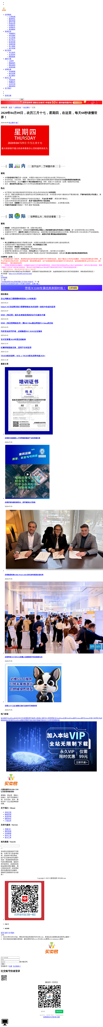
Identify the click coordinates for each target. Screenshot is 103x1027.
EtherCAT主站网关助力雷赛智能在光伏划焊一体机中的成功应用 (28, 307)
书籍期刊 (12, 33)
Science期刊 (80, 718)
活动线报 (12, 71)
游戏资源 (12, 44)
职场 (58, 720)
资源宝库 (8, 31)
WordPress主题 (61, 718)
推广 (17, 123)
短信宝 (16, 718)
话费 (25, 720)
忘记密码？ (17, 966)
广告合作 (8, 820)
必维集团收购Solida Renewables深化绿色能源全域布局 (24, 575)
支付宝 (21, 718)
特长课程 (12, 35)
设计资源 (12, 48)
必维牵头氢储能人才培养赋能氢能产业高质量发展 (22, 438)
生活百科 (12, 54)
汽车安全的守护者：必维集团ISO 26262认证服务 (21, 331)
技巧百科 (8, 50)
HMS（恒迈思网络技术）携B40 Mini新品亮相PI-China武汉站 (27, 323)
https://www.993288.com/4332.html (20, 273)
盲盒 (54, 718)
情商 (54, 720)
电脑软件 (12, 82)
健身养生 (12, 19)
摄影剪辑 (12, 21)
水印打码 (12, 84)
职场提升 (12, 25)
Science (86, 718)
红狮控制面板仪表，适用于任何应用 (16, 347)
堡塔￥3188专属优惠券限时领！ (51, 288)
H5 (46, 720)
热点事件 (12, 75)
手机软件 (12, 80)
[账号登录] (5, 1022)
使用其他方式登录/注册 (51, 1017)
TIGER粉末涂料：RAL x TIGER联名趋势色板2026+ (23, 356)
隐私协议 (8, 818)
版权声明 (8, 814)
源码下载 (8, 59)
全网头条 (8, 69)
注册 (10, 966)
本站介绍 (8, 812)
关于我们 (8, 88)
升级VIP (8, 829)
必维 (36, 720)
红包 (99, 718)
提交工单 (8, 837)
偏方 (39, 720)
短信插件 (4, 718)
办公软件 (12, 52)
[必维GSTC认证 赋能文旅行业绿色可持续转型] (33, 702)
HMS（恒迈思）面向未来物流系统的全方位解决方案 (23, 315)
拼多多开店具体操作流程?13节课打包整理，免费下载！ (20, 284)
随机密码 (12, 86)
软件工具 (8, 78)
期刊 (28, 720)
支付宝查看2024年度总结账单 (13, 339)
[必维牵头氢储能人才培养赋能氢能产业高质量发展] (29, 434)
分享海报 (4, 277)
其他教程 (12, 29)
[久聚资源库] (4, 11)
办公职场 (12, 38)
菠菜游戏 (12, 67)
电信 (43, 720)
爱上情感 (36, 718)
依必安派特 (10, 720)
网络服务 (12, 56)
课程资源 (8, 831)
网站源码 (12, 65)
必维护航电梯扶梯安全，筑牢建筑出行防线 (20, 502)
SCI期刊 (43, 718)
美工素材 (12, 46)
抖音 (91, 718)
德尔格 (32, 720)
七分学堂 (50, 720)
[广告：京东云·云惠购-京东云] (51, 105)
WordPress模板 (19, 720)
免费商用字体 (28, 718)
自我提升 (12, 27)
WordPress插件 (71, 718)
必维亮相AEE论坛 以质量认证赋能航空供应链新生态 (23, 657)
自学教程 (8, 14)
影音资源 (12, 42)
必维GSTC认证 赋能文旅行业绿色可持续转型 (21, 706)
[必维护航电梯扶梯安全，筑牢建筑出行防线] (27, 498)
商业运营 (12, 23)
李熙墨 (50, 718)
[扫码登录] (4, 978)
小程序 (11, 61)
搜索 (22, 99)
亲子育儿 (12, 40)
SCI (47, 718)
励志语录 (12, 73)
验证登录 (59, 1011)
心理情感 (12, 17)
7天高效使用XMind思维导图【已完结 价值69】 (17, 282)
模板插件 (12, 63)
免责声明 (8, 816)
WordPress (10, 718)
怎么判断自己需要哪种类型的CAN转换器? (19, 299)
